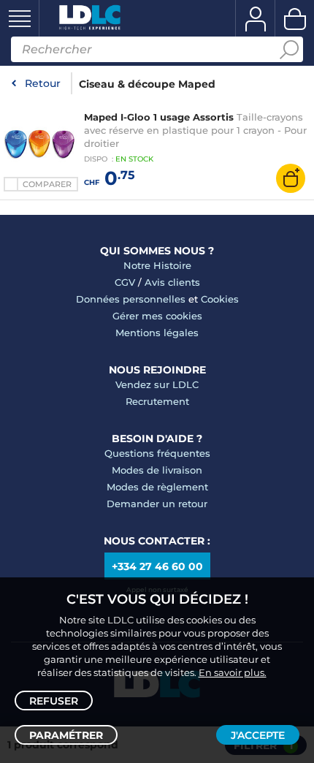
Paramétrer (66, 735)
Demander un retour (157, 503)
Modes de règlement (157, 487)
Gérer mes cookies (157, 316)
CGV (125, 282)
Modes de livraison (157, 470)
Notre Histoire (157, 265)
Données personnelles (130, 299)
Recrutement (157, 401)
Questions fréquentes (157, 453)
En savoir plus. (233, 672)
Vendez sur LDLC (157, 384)
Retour (43, 83)
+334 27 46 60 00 (157, 566)
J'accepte (258, 735)
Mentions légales (157, 332)
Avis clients (172, 282)
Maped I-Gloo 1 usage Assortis (159, 117)
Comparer (47, 184)
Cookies (220, 299)
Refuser (53, 700)
